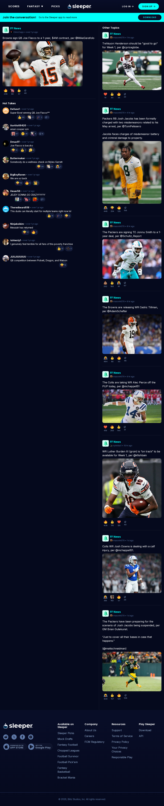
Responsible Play (122, 757)
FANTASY (33, 6)
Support (117, 730)
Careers (89, 736)
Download (145, 730)
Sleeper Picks (65, 733)
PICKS (55, 6)
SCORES (14, 6)
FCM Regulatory (94, 741)
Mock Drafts (65, 739)
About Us (90, 730)
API (141, 736)
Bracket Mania (66, 777)
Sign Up (147, 6)
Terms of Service (122, 736)
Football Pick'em (67, 762)
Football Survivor (68, 756)
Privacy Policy (120, 741)
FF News (15, 28)
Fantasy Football (67, 744)
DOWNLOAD (149, 17)
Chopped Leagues (68, 750)
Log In (126, 6)
